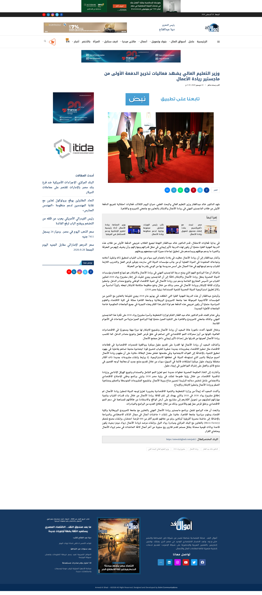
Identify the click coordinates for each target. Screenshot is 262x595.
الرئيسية (202, 45)
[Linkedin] (48, 14)
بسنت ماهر (212, 89)
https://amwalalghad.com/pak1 (181, 443)
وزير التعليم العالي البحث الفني (158, 453)
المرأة (96, 45)
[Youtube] (44, 14)
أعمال (143, 45)
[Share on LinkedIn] (187, 194)
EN (67, 45)
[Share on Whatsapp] (180, 194)
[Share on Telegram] (174, 194)
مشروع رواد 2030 (179, 453)
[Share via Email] (167, 194)
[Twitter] (57, 14)
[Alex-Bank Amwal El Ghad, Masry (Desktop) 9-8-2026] (131, 2)
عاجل (191, 45)
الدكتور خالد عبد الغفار (210, 453)
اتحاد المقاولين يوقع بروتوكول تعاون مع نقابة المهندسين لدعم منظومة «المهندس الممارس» (68, 209)
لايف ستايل (111, 45)
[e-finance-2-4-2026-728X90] (131, 56)
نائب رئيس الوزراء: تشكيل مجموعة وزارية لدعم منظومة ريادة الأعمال (153, 233)
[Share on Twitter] (200, 194)
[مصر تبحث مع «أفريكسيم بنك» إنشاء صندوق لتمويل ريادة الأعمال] (211, 233)
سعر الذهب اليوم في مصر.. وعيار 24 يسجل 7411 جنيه (68, 238)
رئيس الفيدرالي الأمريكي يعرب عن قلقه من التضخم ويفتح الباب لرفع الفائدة (68, 225)
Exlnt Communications (167, 591)
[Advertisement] (131, 487)
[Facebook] (61, 14)
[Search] (45, 46)
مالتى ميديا (129, 45)
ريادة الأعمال (194, 453)
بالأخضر (86, 45)
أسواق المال (178, 45)
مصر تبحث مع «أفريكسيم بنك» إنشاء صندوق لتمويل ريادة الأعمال (191, 233)
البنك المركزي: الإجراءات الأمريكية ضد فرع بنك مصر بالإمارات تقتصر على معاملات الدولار (68, 191)
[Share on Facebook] (206, 194)
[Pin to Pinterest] (193, 194)
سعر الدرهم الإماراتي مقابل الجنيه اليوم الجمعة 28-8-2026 (68, 251)
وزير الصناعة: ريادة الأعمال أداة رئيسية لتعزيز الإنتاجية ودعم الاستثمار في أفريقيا (115, 233)
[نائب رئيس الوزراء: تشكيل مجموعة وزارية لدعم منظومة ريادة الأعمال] (172, 233)
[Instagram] (52, 14)
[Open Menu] (218, 45)
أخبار (76, 45)
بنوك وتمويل (158, 45)
